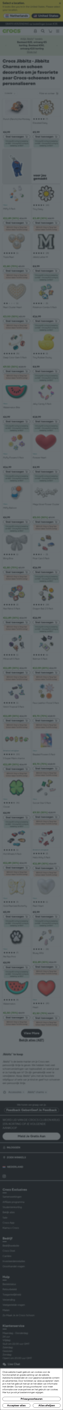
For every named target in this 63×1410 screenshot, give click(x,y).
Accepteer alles (16, 1405)
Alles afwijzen (46, 1405)
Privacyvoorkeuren (31, 1399)
